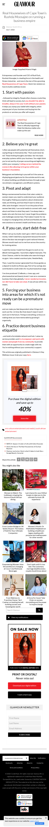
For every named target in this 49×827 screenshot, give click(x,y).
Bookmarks (9, 763)
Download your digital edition (24, 685)
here (29, 355)
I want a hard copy (24, 695)
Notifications (42, 758)
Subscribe (24, 418)
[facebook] (19, 460)
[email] (35, 460)
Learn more (34, 821)
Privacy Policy (35, 768)
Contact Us (40, 763)
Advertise (20, 763)
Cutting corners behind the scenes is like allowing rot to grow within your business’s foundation (21, 167)
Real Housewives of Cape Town (15, 84)
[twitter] (23, 459)
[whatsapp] (31, 460)
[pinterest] (27, 460)
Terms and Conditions (16, 768)
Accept (39, 823)
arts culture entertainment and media (19, 428)
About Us (29, 763)
